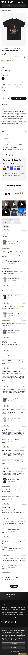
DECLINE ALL (13, 647)
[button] (22, 2)
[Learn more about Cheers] (7, 61)
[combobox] (14, 5)
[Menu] (25, 2)
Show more (14, 586)
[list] (14, 29)
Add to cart (18, 98)
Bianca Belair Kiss (8, 10)
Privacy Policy (14, 639)
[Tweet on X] (6, 154)
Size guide (24, 82)
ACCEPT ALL (13, 643)
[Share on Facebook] (9, 154)
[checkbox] (6, 226)
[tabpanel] (14, 403)
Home (2, 10)
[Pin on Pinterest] (12, 154)
